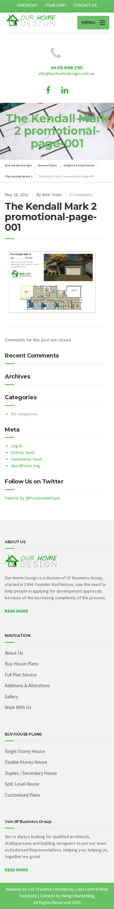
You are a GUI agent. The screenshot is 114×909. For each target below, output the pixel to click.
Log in (16, 446)
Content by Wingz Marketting (67, 896)
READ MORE (16, 611)
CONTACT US (85, 5)
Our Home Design (18, 165)
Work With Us (18, 707)
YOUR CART (55, 5)
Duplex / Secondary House (31, 773)
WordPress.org (25, 466)
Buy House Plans (21, 664)
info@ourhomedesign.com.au (66, 73)
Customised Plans (22, 795)
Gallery (11, 697)
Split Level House (22, 784)
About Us (14, 653)
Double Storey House (26, 762)
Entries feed (23, 452)
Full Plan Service (21, 675)
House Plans (47, 165)
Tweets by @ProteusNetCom (32, 498)
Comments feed (26, 459)
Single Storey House (79, 165)
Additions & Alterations (27, 685)
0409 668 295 (67, 68)
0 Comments (81, 194)
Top (108, 903)
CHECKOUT (27, 5)
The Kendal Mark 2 (18, 176)
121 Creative (40, 889)
